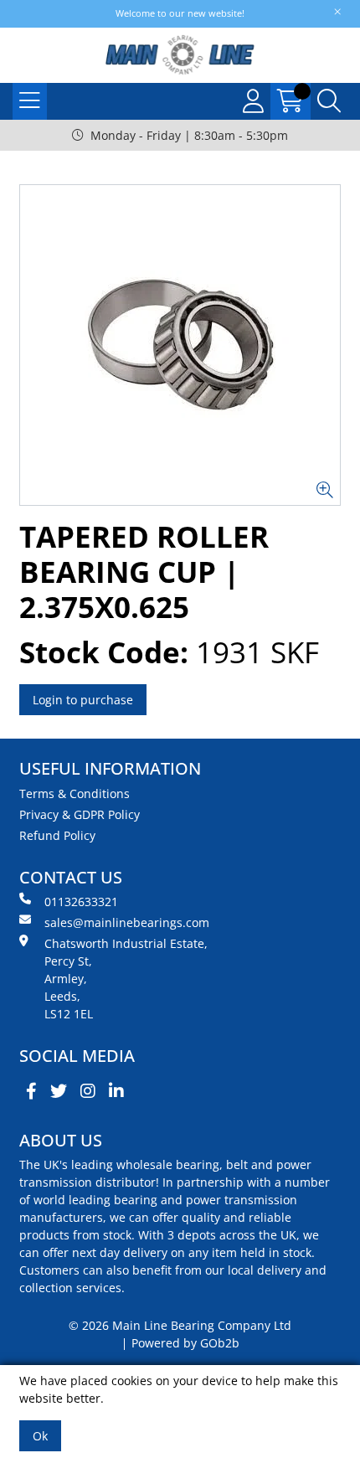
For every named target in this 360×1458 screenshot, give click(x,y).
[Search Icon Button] (329, 101)
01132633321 (81, 901)
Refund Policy (57, 835)
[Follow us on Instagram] (88, 1091)
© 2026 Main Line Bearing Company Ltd (180, 1325)
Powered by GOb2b (185, 1343)
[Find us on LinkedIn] (116, 1091)
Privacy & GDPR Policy (79, 814)
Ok (40, 1436)
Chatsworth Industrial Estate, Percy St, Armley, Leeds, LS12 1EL (126, 978)
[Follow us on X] (59, 1091)
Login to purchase (83, 700)
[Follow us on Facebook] (31, 1091)
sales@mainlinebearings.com (126, 922)
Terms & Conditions (74, 793)
